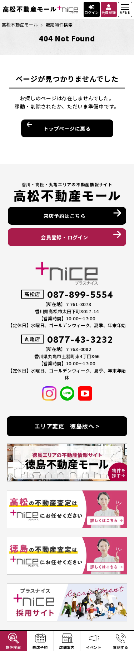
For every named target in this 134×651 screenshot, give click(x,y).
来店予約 (40, 647)
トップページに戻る (66, 128)
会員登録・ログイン (64, 237)
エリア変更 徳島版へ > (66, 426)
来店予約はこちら (65, 215)
